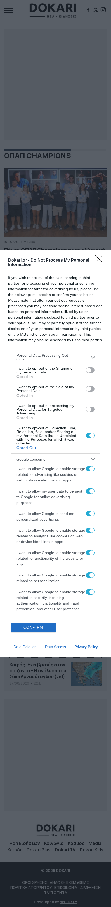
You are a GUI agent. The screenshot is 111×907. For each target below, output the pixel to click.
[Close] (100, 260)
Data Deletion (25, 647)
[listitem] (55, 357)
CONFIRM (33, 627)
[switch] (90, 370)
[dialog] (55, 453)
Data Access (55, 647)
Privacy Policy (86, 647)
